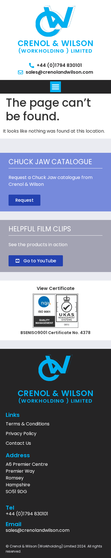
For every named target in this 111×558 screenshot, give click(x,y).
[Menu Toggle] (55, 86)
